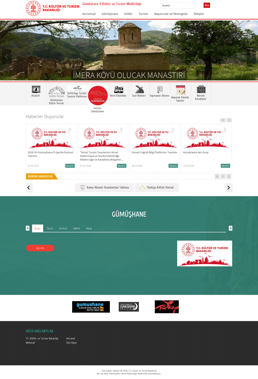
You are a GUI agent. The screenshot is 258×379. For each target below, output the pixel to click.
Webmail (30, 342)
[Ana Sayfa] (52, 7)
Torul (50, 228)
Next (251, 56)
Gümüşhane (110, 14)
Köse (89, 228)
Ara (207, 5)
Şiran (37, 228)
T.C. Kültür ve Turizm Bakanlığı (42, 338)
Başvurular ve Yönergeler (171, 14)
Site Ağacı (71, 342)
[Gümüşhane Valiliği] (129, 307)
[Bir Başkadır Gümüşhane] (91, 307)
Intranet (70, 338)
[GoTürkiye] (167, 307)
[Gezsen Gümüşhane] (98, 93)
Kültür (128, 14)
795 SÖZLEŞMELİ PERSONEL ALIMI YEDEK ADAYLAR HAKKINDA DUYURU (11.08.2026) (111, 176)
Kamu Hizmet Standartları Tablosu (107, 187)
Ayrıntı (40, 248)
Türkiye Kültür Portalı (159, 187)
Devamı (70, 165)
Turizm (143, 14)
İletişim (199, 14)
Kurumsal (89, 14)
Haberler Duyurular (45, 116)
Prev (7, 56)
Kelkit (76, 228)
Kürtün (63, 228)
